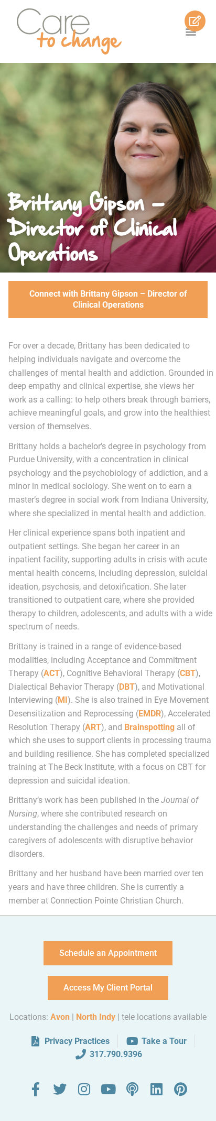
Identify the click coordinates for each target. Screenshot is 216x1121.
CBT (188, 673)
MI (63, 700)
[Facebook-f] (35, 1089)
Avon (60, 1017)
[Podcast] (132, 1089)
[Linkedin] (156, 1089)
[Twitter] (60, 1089)
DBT (127, 687)
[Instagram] (84, 1089)
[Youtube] (108, 1089)
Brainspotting (149, 727)
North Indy (95, 1017)
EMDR (149, 714)
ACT (52, 673)
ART (93, 727)
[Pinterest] (180, 1089)
